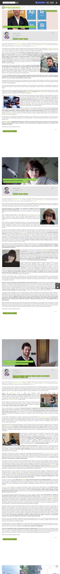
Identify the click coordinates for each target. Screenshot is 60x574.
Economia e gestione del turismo (33, 214)
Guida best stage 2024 (50, 10)
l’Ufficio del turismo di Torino (44, 416)
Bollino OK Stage (19, 43)
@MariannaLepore (16, 192)
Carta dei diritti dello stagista (17, 44)
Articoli (23, 7)
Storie (21, 35)
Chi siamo (54, 7)
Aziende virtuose (42, 7)
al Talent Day (29, 91)
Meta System (41, 91)
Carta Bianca (53, 464)
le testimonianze (33, 44)
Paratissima (8, 425)
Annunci (36, 7)
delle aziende (44, 44)
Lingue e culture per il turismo (12, 399)
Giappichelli (47, 249)
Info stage (48, 7)
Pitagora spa (22, 232)
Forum (30, 7)
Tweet (53, 32)
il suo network (7, 121)
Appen (19, 472)
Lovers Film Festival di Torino (49, 453)
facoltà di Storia (15, 393)
